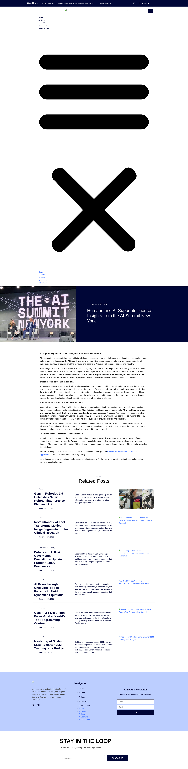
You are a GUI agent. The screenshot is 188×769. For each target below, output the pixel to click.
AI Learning (43, 25)
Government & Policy (47, 548)
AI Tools (42, 23)
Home (41, 17)
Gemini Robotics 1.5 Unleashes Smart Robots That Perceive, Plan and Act (67, 3)
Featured (42, 489)
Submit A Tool (44, 28)
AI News (42, 20)
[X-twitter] (134, 3)
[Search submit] (150, 11)
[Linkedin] (38, 705)
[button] (94, 150)
